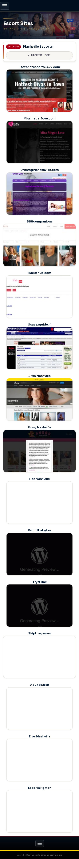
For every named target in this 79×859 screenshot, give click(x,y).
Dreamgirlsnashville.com (39, 170)
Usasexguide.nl (39, 324)
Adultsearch (39, 685)
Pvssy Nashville (39, 427)
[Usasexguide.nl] (39, 353)
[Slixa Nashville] (39, 404)
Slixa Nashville (39, 376)
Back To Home (41, 55)
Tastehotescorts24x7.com (39, 67)
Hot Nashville (39, 479)
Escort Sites (18, 23)
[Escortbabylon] (39, 559)
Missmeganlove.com (40, 118)
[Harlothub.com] (39, 301)
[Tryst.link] (39, 610)
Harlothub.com (39, 273)
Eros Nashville (39, 736)
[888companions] (39, 252)
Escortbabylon (39, 530)
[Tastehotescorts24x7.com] (39, 95)
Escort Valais (54, 854)
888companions (39, 221)
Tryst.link (39, 582)
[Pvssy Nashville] (39, 458)
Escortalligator (39, 788)
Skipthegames (39, 633)
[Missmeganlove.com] (39, 147)
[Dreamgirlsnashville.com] (39, 198)
